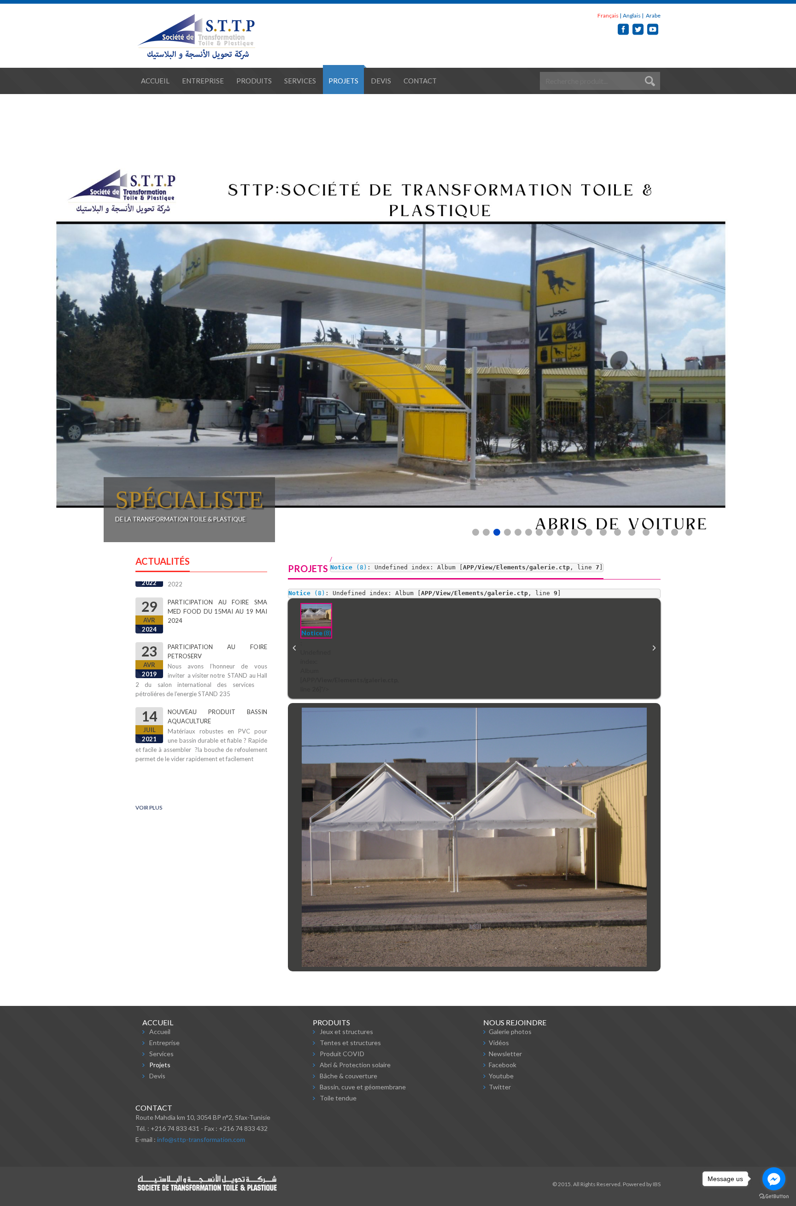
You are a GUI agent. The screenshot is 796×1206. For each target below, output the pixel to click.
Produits (254, 81)
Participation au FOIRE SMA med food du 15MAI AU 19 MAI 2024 (217, 595)
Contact (420, 81)
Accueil (155, 81)
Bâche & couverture (348, 1076)
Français (608, 15)
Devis (381, 81)
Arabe (653, 15)
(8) (348, 567)
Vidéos (499, 1042)
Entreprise (203, 81)
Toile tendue (338, 1098)
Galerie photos (510, 1031)
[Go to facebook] (773, 1178)
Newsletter (505, 1054)
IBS (657, 1184)
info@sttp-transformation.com (201, 1139)
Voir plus (148, 807)
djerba (179, 760)
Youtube (501, 1076)
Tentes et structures (350, 1042)
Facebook (502, 1065)
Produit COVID (342, 1054)
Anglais (632, 15)
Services (300, 81)
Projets (343, 81)
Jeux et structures (346, 1031)
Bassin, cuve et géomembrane (363, 1087)
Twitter (500, 1087)
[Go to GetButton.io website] (774, 1197)
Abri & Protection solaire (355, 1065)
